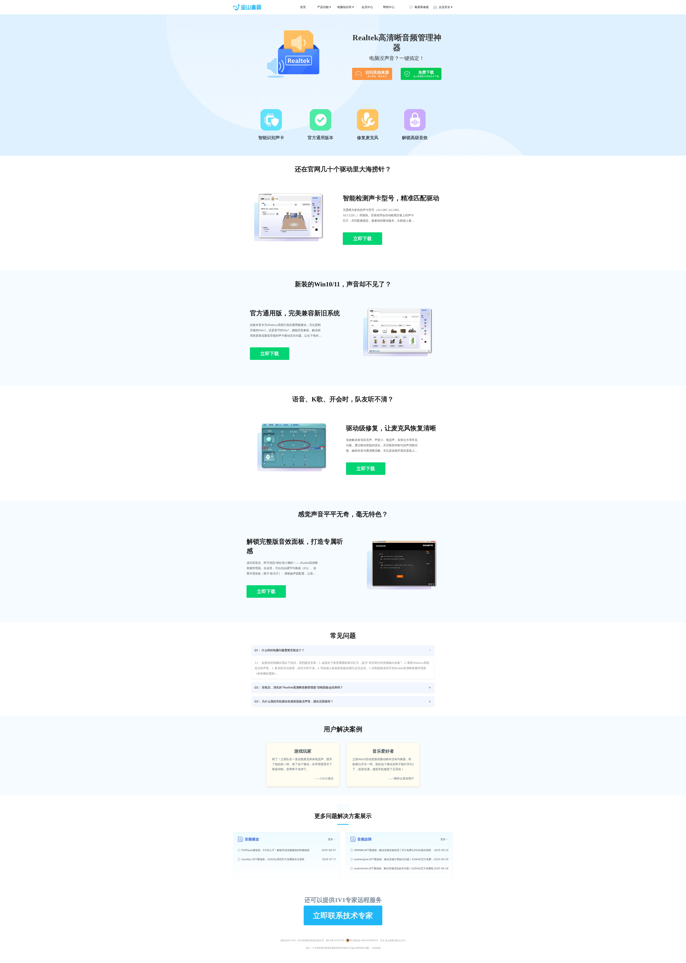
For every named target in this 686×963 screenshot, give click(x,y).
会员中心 (367, 7)
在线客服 (376, 948)
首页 (303, 7)
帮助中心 (388, 7)
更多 (330, 839)
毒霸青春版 (421, 7)
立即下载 (362, 238)
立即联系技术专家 (343, 915)
